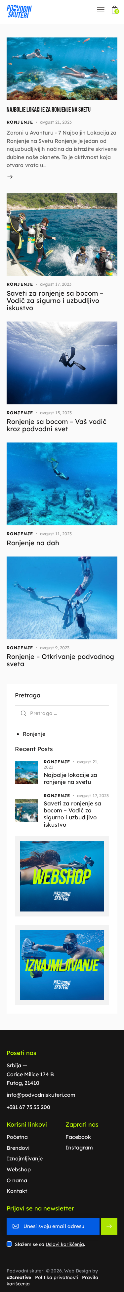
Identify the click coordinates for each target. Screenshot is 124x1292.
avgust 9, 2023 (54, 647)
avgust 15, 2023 (56, 412)
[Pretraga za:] (62, 713)
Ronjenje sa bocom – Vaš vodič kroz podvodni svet (56, 425)
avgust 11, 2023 (56, 533)
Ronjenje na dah (33, 543)
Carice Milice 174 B (30, 1074)
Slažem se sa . (50, 1244)
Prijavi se (109, 1226)
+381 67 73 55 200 (28, 1107)
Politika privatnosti (56, 1277)
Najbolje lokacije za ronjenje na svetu (49, 110)
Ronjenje (20, 122)
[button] (100, 9)
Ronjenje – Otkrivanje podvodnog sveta (60, 660)
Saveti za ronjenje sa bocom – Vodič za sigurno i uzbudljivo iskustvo (55, 301)
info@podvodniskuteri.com (41, 1094)
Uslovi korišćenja (65, 1244)
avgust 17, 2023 (55, 284)
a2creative (19, 1277)
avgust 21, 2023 (56, 122)
